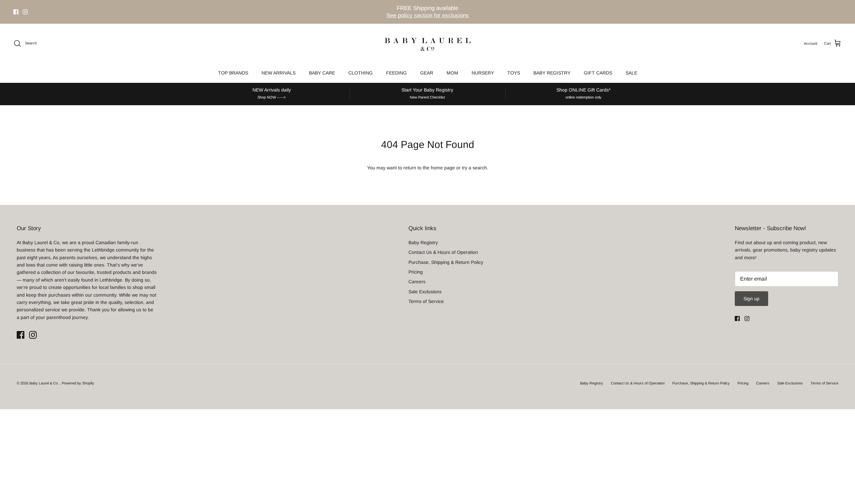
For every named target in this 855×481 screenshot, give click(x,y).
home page (443, 167)
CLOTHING (360, 72)
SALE (631, 72)
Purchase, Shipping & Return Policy (445, 262)
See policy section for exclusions (427, 15)
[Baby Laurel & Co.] (427, 43)
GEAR (426, 72)
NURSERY (483, 72)
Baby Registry (423, 242)
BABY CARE (322, 72)
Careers (416, 281)
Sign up (751, 298)
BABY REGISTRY (551, 72)
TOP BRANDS (233, 72)
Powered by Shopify (78, 383)
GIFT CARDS (598, 72)
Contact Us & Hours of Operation (443, 252)
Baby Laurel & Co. (44, 383)
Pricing (415, 272)
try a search (474, 167)
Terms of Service (426, 301)
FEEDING (396, 72)
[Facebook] (15, 11)
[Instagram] (25, 11)
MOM (452, 72)
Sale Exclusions (425, 291)
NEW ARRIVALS (279, 72)
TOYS (513, 72)
